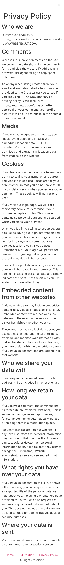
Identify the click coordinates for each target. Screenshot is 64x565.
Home (10, 555)
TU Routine (26, 555)
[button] (59, 5)
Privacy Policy (48, 555)
